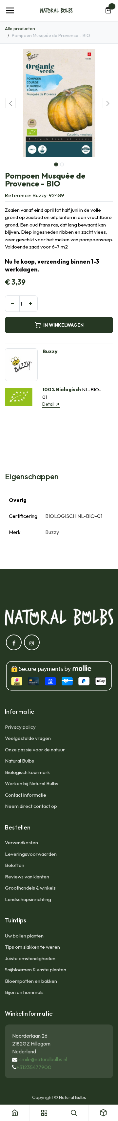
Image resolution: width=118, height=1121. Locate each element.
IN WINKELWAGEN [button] (63, 325)
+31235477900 (33, 1067)
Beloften (14, 865)
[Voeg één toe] (30, 304)
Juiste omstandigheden (30, 958)
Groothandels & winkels (30, 888)
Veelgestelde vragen (28, 738)
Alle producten (20, 29)
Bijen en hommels (24, 992)
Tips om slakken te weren (32, 947)
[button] (10, 103)
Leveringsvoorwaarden (31, 854)
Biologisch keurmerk (27, 772)
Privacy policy (20, 727)
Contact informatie (25, 795)
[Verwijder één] (12, 304)
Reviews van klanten (27, 876)
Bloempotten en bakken (31, 981)
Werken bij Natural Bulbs (31, 783)
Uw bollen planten (24, 936)
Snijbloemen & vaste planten (35, 969)
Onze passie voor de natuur (35, 749)
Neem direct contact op (31, 806)
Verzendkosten (21, 842)
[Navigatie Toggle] (10, 10)
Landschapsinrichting (28, 899)
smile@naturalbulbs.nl (43, 1059)
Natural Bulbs (19, 761)
